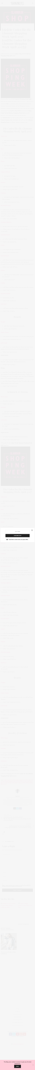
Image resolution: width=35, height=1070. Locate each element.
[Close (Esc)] (32, 530)
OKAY (17, 1066)
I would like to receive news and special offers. (18, 539)
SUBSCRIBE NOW (17, 535)
